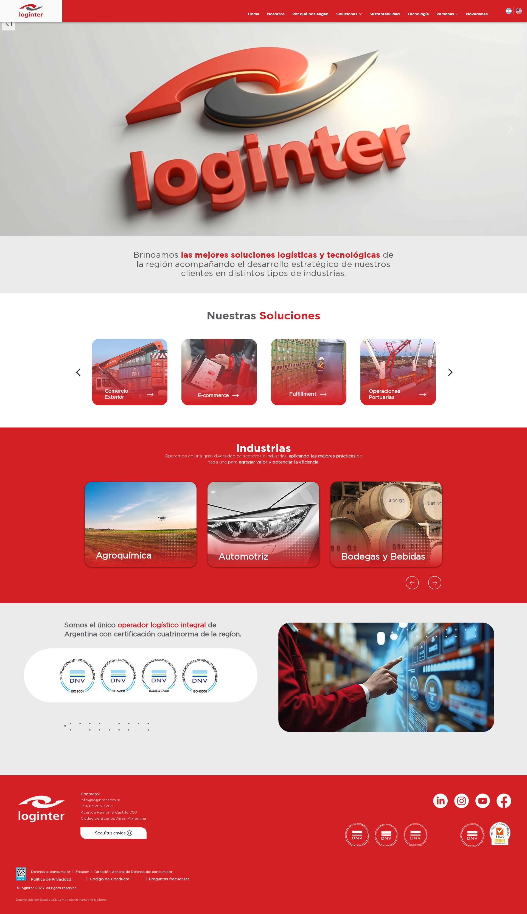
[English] (519, 11)
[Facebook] (504, 801)
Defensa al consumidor (51, 871)
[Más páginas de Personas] (457, 14)
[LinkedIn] (440, 801)
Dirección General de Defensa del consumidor (133, 871)
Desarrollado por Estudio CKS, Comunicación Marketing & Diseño (61, 899)
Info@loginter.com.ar (100, 800)
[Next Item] (510, 129)
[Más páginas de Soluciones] (360, 14)
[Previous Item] (16, 129)
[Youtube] (482, 801)
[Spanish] (509, 11)
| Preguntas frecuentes (167, 879)
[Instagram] (461, 801)
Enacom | (84, 871)
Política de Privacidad (51, 879)
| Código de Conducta (107, 879)
